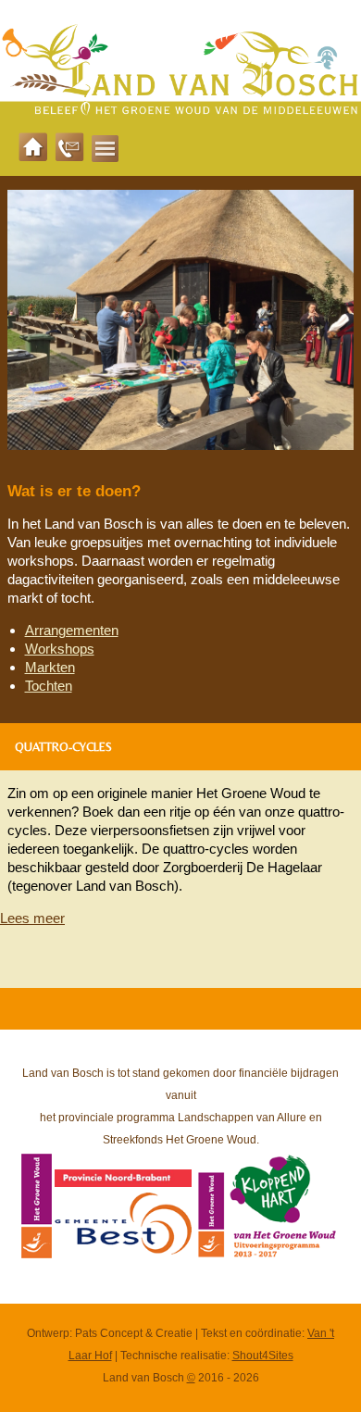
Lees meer (32, 918)
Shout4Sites (262, 1355)
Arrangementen (71, 630)
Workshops (59, 648)
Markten (50, 667)
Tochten (48, 686)
